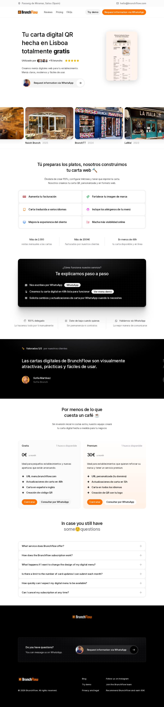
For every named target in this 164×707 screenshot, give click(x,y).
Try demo (86, 684)
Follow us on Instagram (117, 678)
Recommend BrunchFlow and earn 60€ (125, 690)
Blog (84, 678)
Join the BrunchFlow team (119, 684)
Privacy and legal (90, 690)
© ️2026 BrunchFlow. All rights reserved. (37, 690)
